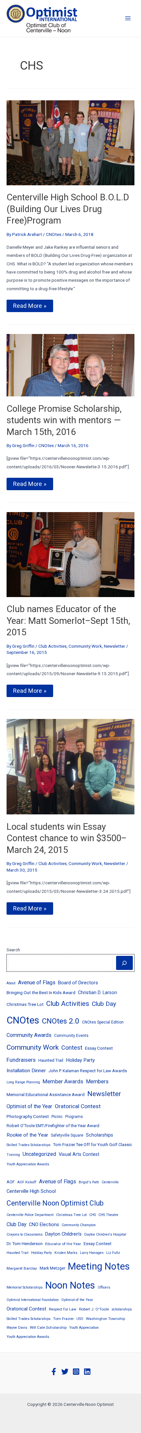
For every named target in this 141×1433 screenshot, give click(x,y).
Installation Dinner (26, 1071)
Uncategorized (39, 1154)
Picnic (57, 1116)
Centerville (110, 1182)
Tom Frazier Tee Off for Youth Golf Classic (92, 1144)
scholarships (121, 1309)
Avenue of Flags (36, 982)
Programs (74, 1116)
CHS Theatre (108, 1215)
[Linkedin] (87, 1371)
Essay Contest (99, 1048)
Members (97, 1081)
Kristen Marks (65, 1253)
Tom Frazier (63, 1318)
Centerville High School (31, 1191)
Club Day (104, 1004)
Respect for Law (62, 1309)
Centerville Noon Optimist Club (55, 1203)
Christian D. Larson (97, 992)
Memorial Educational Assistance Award (46, 1094)
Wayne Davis (17, 1327)
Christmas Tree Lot (25, 1004)
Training (13, 1155)
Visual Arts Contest (79, 1154)
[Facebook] (53, 1371)
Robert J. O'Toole (94, 1309)
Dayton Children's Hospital (105, 1234)
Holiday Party (80, 1060)
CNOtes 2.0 (60, 1021)
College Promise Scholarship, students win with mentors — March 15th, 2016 (64, 420)
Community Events (71, 1035)
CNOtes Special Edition (103, 1022)
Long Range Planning (23, 1082)
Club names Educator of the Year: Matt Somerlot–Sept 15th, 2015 (68, 621)
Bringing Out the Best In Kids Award (41, 992)
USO (79, 1319)
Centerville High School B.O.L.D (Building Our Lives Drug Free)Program (68, 209)
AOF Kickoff (26, 1182)
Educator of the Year (63, 1243)
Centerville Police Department (30, 1215)
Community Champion (79, 1225)
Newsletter (114, 646)
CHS (92, 1215)
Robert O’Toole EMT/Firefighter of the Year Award (53, 1125)
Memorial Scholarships (25, 1287)
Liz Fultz (113, 1253)
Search (13, 949)
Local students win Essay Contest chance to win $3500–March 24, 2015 (67, 838)
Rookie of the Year (27, 1135)
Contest (71, 1047)
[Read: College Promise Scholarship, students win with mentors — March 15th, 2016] (70, 364)
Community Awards (29, 1035)
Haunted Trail (50, 1060)
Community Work (85, 646)
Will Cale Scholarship (48, 1327)
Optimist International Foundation (33, 1300)
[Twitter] (65, 1371)
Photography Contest (28, 1116)
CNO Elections (44, 1224)
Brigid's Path (89, 1182)
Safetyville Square (67, 1135)
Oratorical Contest (78, 1106)
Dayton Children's (63, 1234)
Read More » (31, 307)
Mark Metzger (52, 1268)
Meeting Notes (99, 1266)
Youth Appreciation (84, 1327)
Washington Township (105, 1318)
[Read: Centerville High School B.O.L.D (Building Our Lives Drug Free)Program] (70, 142)
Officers (104, 1287)
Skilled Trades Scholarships (28, 1145)
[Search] (124, 963)
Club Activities (52, 646)
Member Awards (63, 1081)
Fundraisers (21, 1060)
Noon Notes (70, 1285)
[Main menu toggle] (128, 18)
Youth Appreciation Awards (28, 1164)
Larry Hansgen (92, 1253)
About (11, 983)
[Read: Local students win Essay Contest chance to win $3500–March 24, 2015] (70, 766)
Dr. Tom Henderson (25, 1243)
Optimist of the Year (29, 1106)
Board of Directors (78, 983)
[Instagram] (76, 1371)
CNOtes (53, 234)
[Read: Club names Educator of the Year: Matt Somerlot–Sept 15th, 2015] (70, 554)
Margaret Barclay (22, 1268)
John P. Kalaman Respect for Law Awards (88, 1070)
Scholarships (99, 1135)
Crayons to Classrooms (25, 1234)
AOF (11, 1181)
